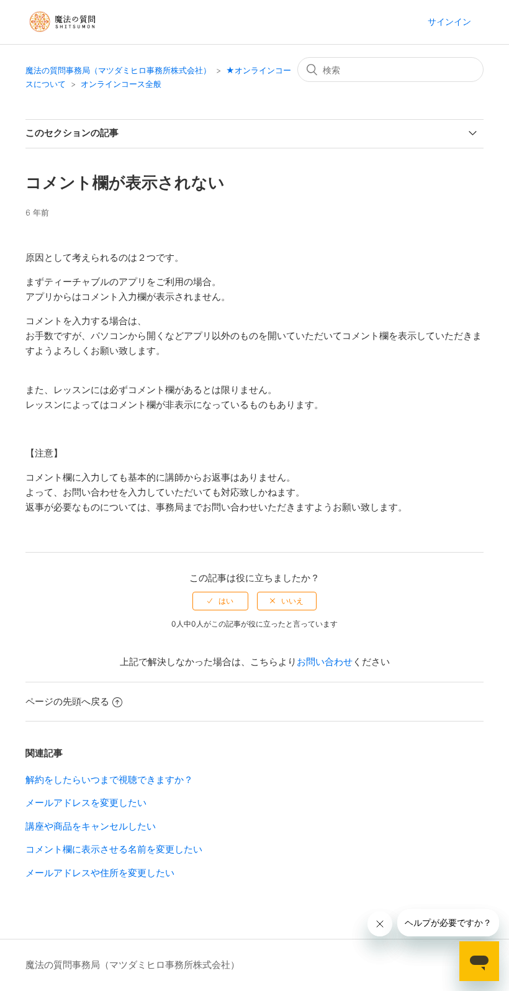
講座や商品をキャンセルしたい (90, 826)
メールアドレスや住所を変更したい (99, 873)
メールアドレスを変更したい (85, 802)
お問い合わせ (325, 661)
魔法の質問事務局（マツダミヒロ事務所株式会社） (118, 70)
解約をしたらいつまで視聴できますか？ (109, 779)
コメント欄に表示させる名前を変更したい (113, 849)
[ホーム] (63, 37)
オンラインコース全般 (121, 84)
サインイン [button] (449, 21)
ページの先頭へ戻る (67, 701)
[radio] (220, 601)
